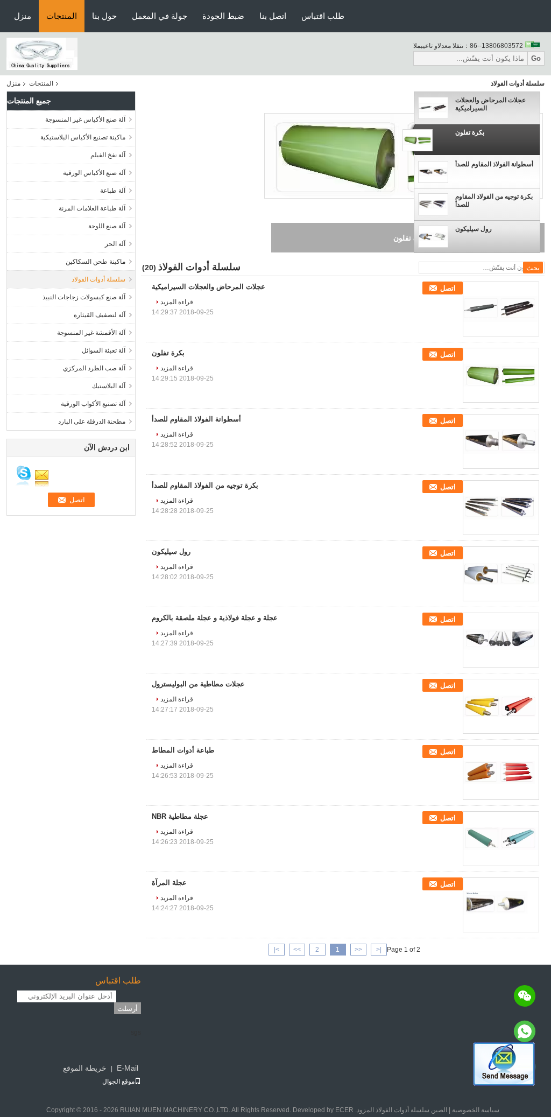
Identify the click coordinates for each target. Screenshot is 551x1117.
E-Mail (127, 1068)
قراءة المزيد (176, 302)
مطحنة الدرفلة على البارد (91, 421)
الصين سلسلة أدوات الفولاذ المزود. (400, 1110)
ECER (344, 1110)
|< (379, 949)
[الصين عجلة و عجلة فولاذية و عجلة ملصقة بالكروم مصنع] (501, 640)
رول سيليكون (473, 229)
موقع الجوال (118, 1081)
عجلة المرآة (169, 883)
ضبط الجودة (223, 15)
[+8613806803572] (524, 1031)
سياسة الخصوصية (475, 1110)
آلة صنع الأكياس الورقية (94, 173)
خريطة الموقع (85, 1068)
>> (297, 949)
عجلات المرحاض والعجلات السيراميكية (490, 104)
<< (358, 949)
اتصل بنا (272, 15)
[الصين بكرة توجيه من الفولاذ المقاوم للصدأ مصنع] (501, 507)
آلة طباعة (112, 190)
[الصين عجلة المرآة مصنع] (501, 904)
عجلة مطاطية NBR (180, 816)
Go (536, 58)
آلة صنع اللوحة (106, 226)
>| (276, 949)
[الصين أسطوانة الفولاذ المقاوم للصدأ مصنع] (501, 441)
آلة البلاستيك (108, 386)
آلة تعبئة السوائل (103, 350)
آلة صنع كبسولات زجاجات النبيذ (84, 297)
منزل (22, 15)
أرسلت (127, 1008)
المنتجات (61, 15)
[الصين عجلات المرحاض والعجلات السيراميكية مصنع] (501, 309)
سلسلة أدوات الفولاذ (98, 279)
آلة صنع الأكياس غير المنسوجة (85, 119)
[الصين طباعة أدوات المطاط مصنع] (501, 772)
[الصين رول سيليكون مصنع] (501, 573)
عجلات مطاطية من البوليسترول (198, 684)
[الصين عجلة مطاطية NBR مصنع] (501, 838)
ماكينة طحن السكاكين (95, 261)
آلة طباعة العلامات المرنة (92, 208)
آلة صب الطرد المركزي (94, 368)
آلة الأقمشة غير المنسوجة (91, 332)
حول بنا (104, 15)
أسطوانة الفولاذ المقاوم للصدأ (494, 164)
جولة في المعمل (159, 15)
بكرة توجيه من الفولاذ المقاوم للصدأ (494, 200)
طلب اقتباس (322, 15)
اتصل (448, 288)
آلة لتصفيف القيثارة (99, 315)
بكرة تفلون (469, 132)
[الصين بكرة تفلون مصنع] (501, 375)
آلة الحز (115, 244)
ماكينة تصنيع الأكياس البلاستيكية (82, 137)
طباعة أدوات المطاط (183, 750)
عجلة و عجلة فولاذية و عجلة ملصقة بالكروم (215, 618)
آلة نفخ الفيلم (107, 155)
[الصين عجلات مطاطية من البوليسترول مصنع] (501, 706)
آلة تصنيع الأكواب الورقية (93, 404)
